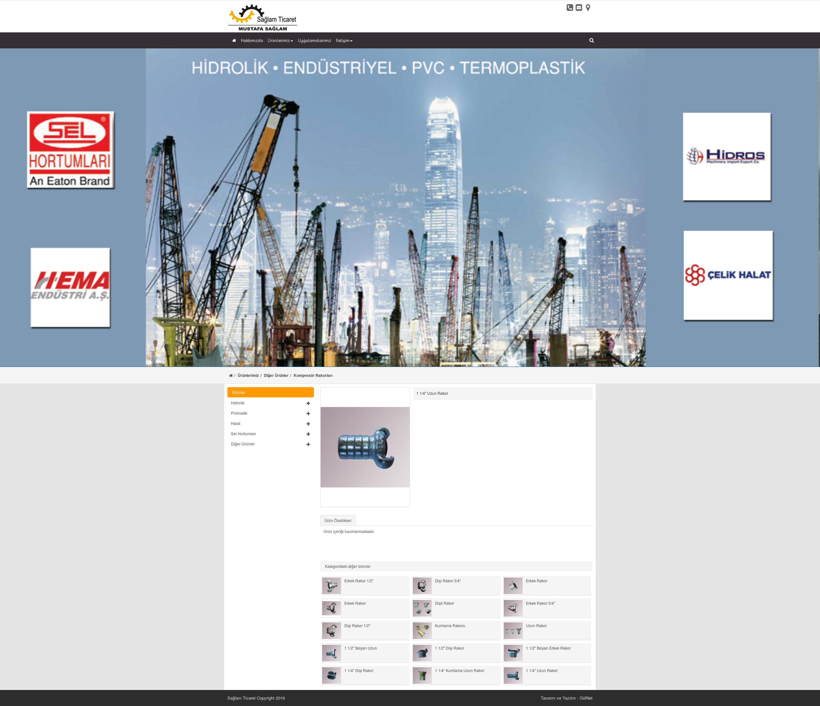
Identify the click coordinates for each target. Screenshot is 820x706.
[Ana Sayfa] (233, 40)
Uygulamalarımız (314, 40)
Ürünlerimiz (248, 375)
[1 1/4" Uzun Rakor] (365, 447)
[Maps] (588, 7)
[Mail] (579, 7)
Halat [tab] (235, 423)
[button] (271, 403)
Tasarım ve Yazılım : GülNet (567, 698)
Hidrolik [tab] (237, 402)
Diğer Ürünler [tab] (243, 443)
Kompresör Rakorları (313, 375)
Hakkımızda (252, 40)
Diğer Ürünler (276, 375)
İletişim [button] (342, 40)
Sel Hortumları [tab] (243, 433)
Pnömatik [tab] (239, 413)
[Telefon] (570, 7)
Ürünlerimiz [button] (279, 40)
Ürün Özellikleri (337, 520)
